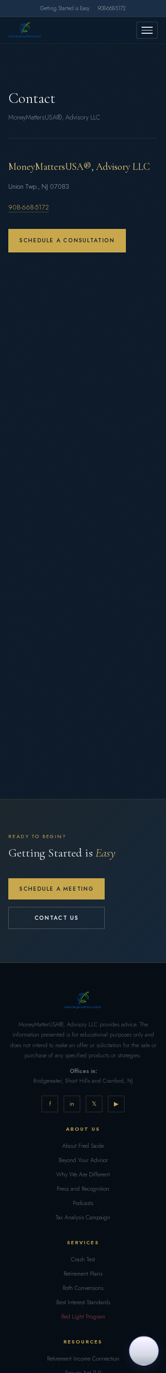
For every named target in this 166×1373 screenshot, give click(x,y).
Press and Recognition (83, 1189)
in (72, 1103)
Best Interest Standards (83, 1302)
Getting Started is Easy (64, 8)
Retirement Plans (83, 1274)
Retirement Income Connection (83, 1359)
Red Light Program (83, 1317)
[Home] (24, 30)
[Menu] (147, 30)
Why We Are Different (83, 1174)
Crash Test (83, 1259)
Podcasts (83, 1203)
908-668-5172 (112, 8)
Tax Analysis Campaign (83, 1217)
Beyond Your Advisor (83, 1160)
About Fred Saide (83, 1146)
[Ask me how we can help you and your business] (144, 1351)
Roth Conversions (83, 1288)
